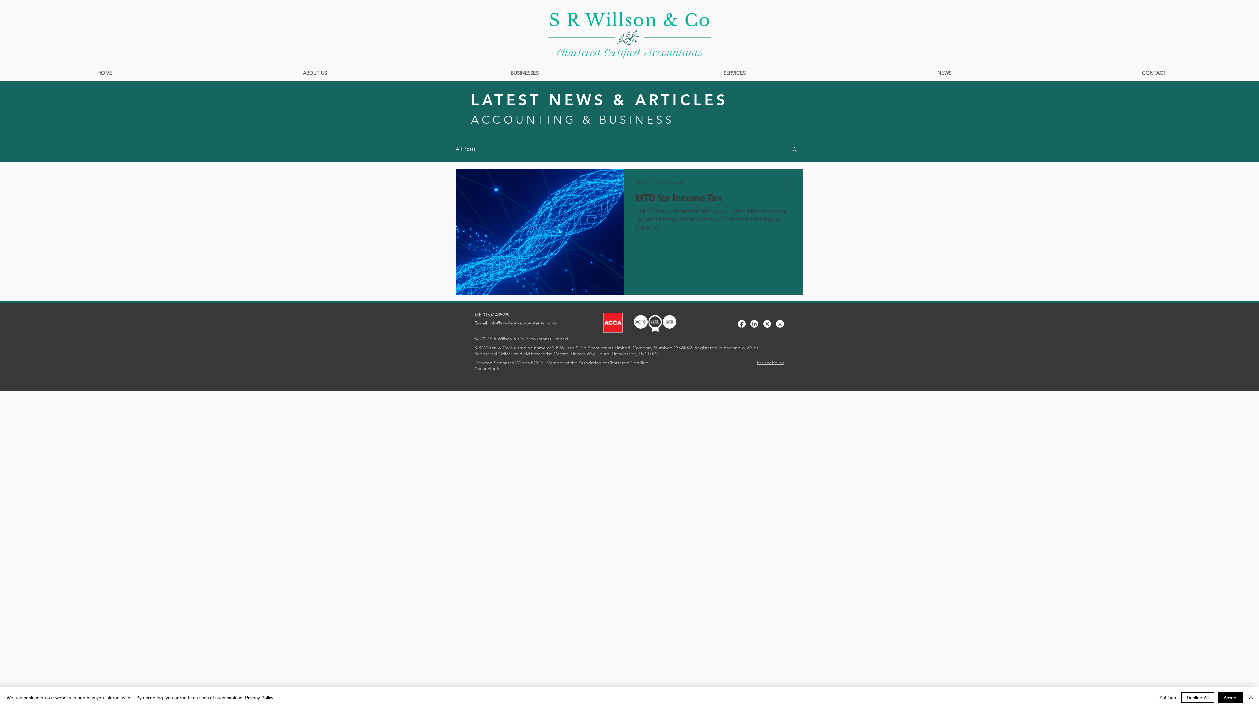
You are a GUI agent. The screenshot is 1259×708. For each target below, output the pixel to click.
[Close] (1251, 697)
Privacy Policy (259, 697)
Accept (1231, 697)
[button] (795, 150)
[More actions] (790, 183)
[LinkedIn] (754, 324)
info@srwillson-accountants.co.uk (523, 323)
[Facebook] (742, 324)
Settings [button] (1167, 697)
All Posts (466, 149)
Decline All (1198, 697)
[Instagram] (780, 324)
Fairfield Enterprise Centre (540, 354)
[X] (767, 324)
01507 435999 (496, 315)
